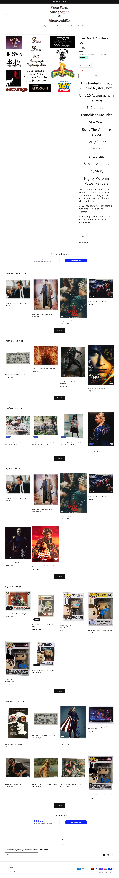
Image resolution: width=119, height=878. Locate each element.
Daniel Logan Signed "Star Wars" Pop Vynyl (16, 614)
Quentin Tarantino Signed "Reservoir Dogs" (16, 303)
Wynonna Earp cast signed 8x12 (96, 388)
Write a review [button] (76, 261)
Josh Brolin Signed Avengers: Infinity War (43, 368)
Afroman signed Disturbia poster (13, 744)
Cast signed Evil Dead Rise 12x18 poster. (71, 321)
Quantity (81, 62)
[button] (7, 14)
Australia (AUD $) (10, 871)
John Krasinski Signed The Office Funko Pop (100, 630)
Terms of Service (71, 844)
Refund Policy (60, 844)
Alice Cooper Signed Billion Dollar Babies (16, 375)
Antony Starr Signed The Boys (13, 563)
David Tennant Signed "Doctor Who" (42, 314)
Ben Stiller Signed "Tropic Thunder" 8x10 (71, 784)
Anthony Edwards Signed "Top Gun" (97, 302)
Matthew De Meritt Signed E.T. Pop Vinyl (43, 670)
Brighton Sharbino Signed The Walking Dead (44, 442)
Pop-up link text (83, 242)
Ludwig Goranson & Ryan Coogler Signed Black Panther (71, 382)
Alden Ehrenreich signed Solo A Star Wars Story (43, 565)
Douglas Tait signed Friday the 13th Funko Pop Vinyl (45, 625)
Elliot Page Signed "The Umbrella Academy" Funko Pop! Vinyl (72, 626)
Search (45, 844)
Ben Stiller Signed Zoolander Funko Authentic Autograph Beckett (17, 680)
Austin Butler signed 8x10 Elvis (13, 784)
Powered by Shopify (109, 872)
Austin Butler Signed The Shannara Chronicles (45, 784)
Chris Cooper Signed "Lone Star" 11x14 (15, 442)
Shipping (81, 50)
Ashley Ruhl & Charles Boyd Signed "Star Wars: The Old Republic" (100, 727)
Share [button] (82, 236)
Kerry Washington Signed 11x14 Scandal (71, 442)
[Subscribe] (36, 855)
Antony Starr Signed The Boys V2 (69, 742)
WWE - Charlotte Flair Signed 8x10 (97, 449)
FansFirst (103, 872)
